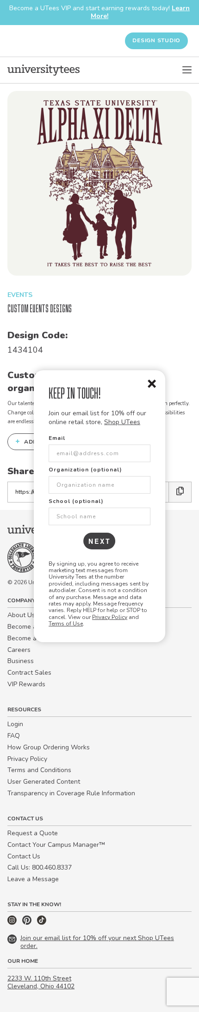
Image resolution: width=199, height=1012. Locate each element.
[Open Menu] (187, 70)
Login (15, 724)
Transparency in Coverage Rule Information (71, 793)
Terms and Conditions (39, 770)
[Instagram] (13, 922)
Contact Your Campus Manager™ (56, 844)
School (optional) (76, 501)
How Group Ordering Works (48, 747)
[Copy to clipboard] (180, 492)
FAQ (13, 735)
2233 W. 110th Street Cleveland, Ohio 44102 (41, 982)
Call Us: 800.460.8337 (39, 867)
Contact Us (23, 856)
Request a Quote (32, 833)
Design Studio (156, 40)
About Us (21, 615)
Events (19, 294)
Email (57, 438)
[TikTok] (41, 922)
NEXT (99, 541)
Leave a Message (33, 879)
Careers (19, 649)
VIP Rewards (26, 684)
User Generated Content (43, 781)
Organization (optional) (85, 469)
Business (20, 661)
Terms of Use (66, 623)
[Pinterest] (27, 922)
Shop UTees (122, 422)
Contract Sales (29, 672)
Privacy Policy (109, 617)
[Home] (43, 70)
